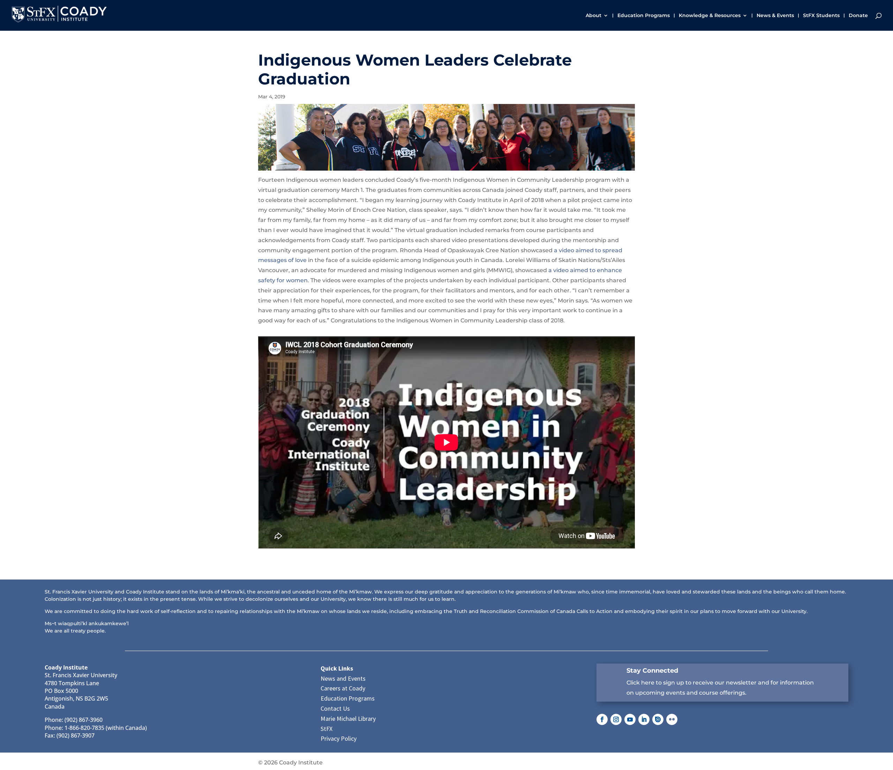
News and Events (343, 678)
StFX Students (821, 15)
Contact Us (335, 708)
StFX (326, 729)
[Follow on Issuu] (657, 719)
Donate (858, 15)
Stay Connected (652, 670)
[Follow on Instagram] (616, 719)
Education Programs (643, 15)
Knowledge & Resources (710, 15)
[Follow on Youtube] (630, 719)
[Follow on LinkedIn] (644, 719)
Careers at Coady (343, 688)
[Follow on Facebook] (602, 719)
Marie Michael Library (348, 719)
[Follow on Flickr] (671, 719)
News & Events (775, 15)
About (593, 15)
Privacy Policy (339, 738)
